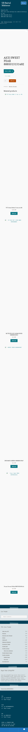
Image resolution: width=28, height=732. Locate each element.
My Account (4, 730)
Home (2, 21)
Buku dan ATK (5, 631)
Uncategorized (5, 661)
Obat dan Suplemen (8, 651)
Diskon (3, 638)
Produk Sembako (6, 655)
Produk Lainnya (5, 648)
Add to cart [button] (14, 213)
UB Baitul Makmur (6, 4)
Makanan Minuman (8, 21)
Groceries (6, 659)
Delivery (4, 633)
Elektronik (4, 640)
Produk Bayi (5, 646)
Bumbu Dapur (7, 657)
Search (14, 730)
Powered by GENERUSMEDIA (7, 689)
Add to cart (12, 80)
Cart (21, 729)
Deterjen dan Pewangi (7, 635)
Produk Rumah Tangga (7, 653)
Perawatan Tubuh (6, 644)
